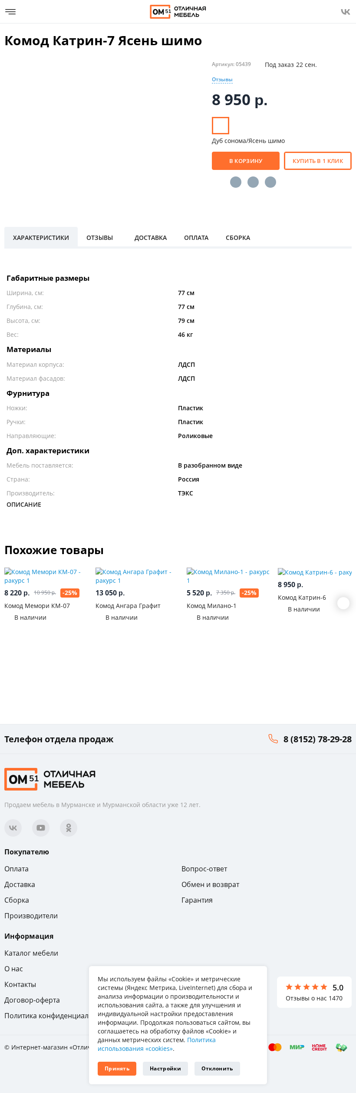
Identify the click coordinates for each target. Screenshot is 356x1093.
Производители (31, 915)
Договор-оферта (32, 1000)
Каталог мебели (31, 953)
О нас (13, 968)
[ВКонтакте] (235, 182)
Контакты (20, 984)
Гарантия (197, 900)
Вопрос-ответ (204, 869)
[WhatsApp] (270, 182)
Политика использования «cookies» (157, 1044)
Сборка (16, 900)
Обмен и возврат (210, 884)
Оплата (16, 869)
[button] (343, 603)
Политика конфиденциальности (58, 1015)
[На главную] (178, 12)
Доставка (19, 884)
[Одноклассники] (253, 182)
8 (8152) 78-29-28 (317, 739)
